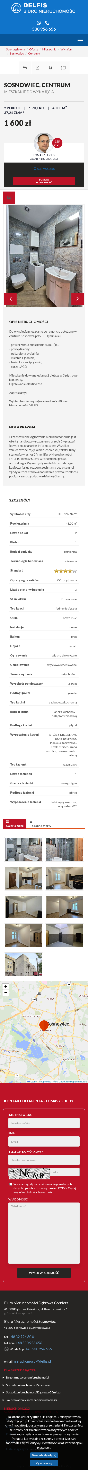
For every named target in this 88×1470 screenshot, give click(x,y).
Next (77, 299)
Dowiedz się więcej (44, 1455)
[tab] (9, 198)
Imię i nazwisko (20, 1115)
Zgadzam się (44, 1463)
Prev (10, 299)
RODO (62, 1188)
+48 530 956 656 (29, 1343)
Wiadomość (18, 1199)
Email (12, 1133)
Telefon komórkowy (25, 1151)
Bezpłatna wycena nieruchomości (27, 1377)
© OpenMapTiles (47, 1081)
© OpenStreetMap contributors (71, 1081)
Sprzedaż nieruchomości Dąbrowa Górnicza (33, 1392)
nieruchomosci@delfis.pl (32, 1361)
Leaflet (33, 1081)
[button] (44, 1026)
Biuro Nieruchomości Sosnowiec (30, 1321)
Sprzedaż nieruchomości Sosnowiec (28, 1385)
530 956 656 (44, 29)
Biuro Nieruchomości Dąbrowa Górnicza (36, 1303)
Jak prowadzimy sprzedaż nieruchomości (31, 1400)
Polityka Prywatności (40, 1192)
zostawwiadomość (44, 181)
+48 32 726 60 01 (22, 1337)
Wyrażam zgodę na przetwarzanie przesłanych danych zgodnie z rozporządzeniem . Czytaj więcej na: (45, 1188)
